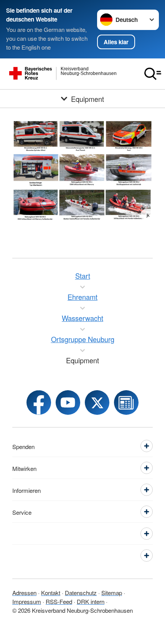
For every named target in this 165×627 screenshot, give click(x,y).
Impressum (26, 601)
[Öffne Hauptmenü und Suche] (153, 74)
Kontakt (50, 592)
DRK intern (90, 601)
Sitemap (111, 592)
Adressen (24, 592)
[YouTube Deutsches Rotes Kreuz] (68, 402)
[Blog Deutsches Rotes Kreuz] (126, 402)
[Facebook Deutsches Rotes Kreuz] (38, 402)
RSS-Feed (59, 601)
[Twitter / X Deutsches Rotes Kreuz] (97, 402)
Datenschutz (81, 592)
